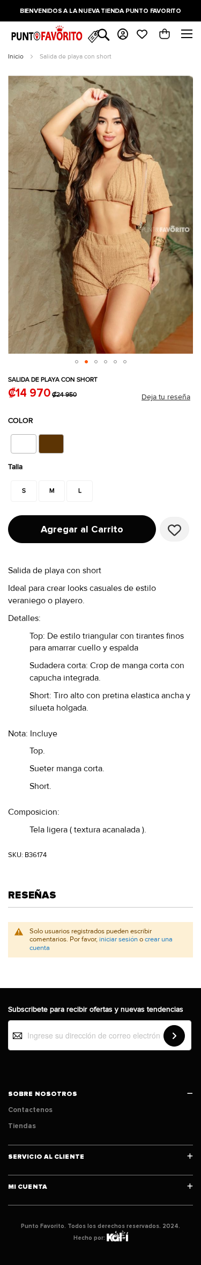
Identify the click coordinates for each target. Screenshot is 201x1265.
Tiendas (22, 1126)
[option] (23, 444)
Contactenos (30, 1110)
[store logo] (48, 36)
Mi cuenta (27, 1186)
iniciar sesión (118, 939)
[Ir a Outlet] (93, 37)
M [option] (52, 491)
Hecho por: (90, 1237)
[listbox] (63, 444)
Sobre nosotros (42, 1094)
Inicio (16, 57)
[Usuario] (122, 34)
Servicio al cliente (46, 1156)
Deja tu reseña (166, 396)
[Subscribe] (174, 1036)
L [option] (79, 491)
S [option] (24, 491)
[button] (76, 362)
